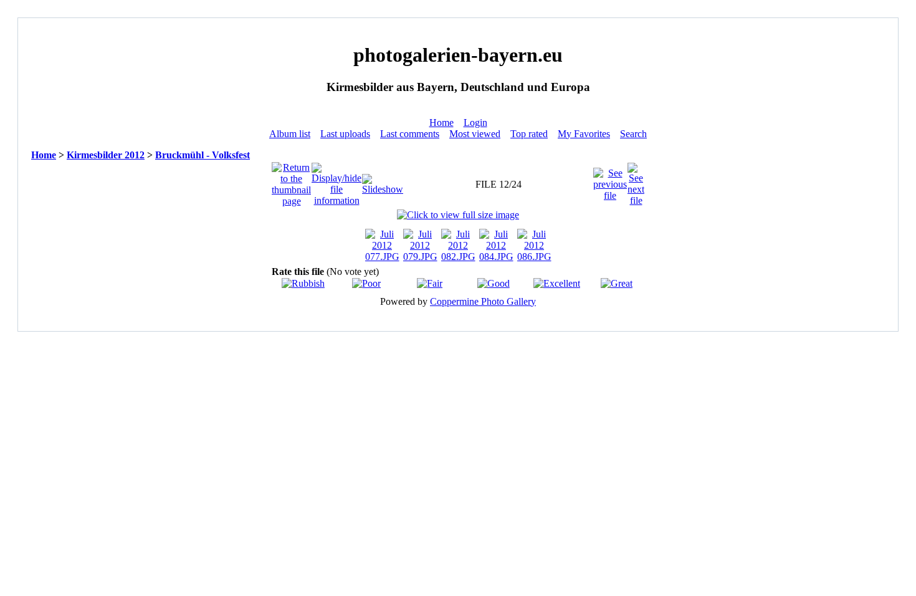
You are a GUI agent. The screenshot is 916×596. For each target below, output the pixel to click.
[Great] (616, 283)
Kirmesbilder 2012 (106, 155)
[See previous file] (610, 181)
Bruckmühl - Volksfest (202, 155)
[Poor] (366, 283)
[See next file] (635, 181)
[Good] (493, 283)
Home (441, 122)
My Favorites (584, 133)
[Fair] (429, 283)
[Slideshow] (382, 181)
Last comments (409, 133)
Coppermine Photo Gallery (483, 301)
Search (633, 133)
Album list (289, 133)
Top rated (529, 133)
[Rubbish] (303, 283)
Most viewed (474, 133)
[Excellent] (556, 283)
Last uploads (345, 133)
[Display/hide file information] (336, 181)
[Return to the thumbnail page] (291, 181)
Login (475, 122)
